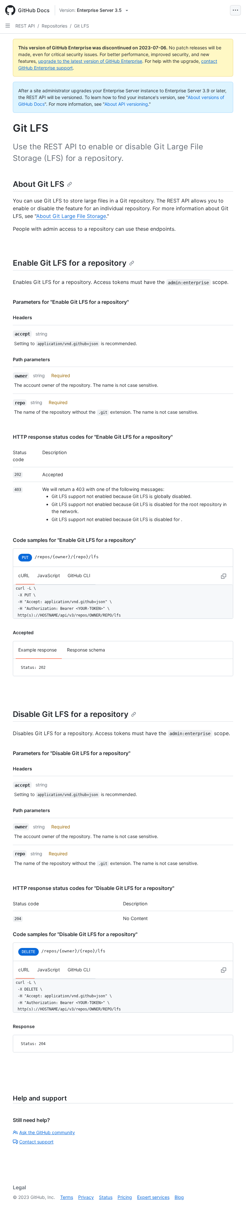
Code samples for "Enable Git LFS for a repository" (74, 540)
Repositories (54, 26)
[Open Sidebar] (8, 26)
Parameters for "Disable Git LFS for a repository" (71, 753)
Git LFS (81, 26)
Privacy (86, 1197)
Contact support (36, 1141)
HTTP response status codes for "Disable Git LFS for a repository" (93, 888)
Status (105, 1197)
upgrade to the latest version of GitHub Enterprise (90, 61)
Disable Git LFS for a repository (70, 714)
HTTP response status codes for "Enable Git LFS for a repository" (93, 437)
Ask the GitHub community (47, 1132)
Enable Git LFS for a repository (70, 263)
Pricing (125, 1197)
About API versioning (126, 104)
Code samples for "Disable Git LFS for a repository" (75, 934)
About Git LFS (38, 184)
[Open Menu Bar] (235, 10)
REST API (25, 26)
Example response (37, 649)
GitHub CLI (79, 575)
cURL (23, 575)
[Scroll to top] (232, 1206)
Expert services (153, 1197)
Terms (66, 1197)
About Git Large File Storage (71, 216)
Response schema (86, 649)
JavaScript (48, 575)
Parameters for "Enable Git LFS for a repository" (71, 302)
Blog (179, 1197)
